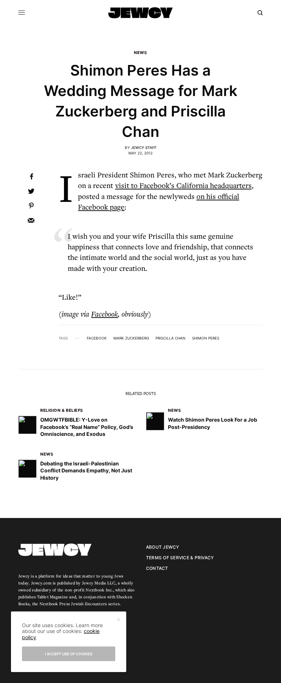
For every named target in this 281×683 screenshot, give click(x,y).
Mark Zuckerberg (131, 338)
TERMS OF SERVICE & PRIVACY (180, 557)
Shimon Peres (205, 338)
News (140, 53)
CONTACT (157, 568)
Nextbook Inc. (99, 589)
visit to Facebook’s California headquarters (183, 185)
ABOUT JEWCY (162, 547)
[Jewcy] (140, 12)
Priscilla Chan (171, 338)
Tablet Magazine (52, 596)
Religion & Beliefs (61, 410)
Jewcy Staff (144, 147)
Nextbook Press (55, 603)
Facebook (104, 314)
